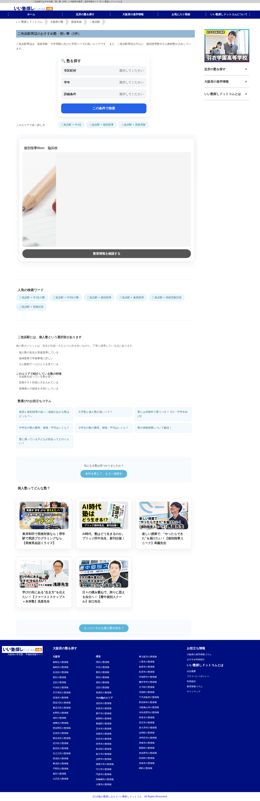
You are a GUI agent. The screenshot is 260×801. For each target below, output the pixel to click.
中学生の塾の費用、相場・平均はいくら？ (44, 427)
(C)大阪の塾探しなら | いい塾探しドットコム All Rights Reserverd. (130, 796)
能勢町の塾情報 (104, 718)
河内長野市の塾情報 (149, 712)
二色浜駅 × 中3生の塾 (66, 297)
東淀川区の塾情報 (62, 707)
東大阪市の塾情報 (148, 656)
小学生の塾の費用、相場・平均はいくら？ (103, 427)
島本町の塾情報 (104, 749)
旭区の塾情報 (59, 718)
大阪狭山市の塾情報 (149, 707)
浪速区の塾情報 (60, 697)
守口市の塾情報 (104, 769)
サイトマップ (193, 691)
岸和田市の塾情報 (148, 737)
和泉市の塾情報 (147, 717)
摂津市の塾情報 (104, 744)
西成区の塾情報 (60, 758)
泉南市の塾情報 (147, 763)
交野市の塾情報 (104, 759)
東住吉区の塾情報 (62, 738)
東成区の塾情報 (60, 763)
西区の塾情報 (59, 677)
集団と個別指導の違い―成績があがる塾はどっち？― (44, 414)
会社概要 (191, 671)
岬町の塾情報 (145, 768)
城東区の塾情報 (60, 723)
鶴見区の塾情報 (60, 748)
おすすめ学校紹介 (196, 659)
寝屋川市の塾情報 (105, 764)
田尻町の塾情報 (147, 758)
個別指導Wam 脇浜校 (40, 148)
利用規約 (191, 681)
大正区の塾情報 (60, 778)
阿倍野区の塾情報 (62, 728)
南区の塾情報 (102, 682)
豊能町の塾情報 (104, 723)
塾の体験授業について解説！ (155, 427)
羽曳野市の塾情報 (148, 677)
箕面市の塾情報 (104, 708)
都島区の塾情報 (60, 662)
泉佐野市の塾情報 (148, 753)
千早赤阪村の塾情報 (149, 697)
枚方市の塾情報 (104, 754)
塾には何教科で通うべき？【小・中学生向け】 (163, 414)
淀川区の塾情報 (60, 743)
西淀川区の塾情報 (62, 702)
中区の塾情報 (102, 667)
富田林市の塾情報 (148, 702)
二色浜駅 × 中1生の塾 (32, 297)
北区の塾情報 (59, 682)
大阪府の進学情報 (216, 81)
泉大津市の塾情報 (148, 727)
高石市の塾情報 (147, 722)
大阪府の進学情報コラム (199, 654)
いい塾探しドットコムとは (222, 94)
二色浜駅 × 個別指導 (101, 124)
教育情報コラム (195, 686)
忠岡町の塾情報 (147, 732)
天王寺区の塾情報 (62, 692)
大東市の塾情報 (104, 784)
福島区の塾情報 (60, 667)
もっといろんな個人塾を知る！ (104, 628)
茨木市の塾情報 (104, 728)
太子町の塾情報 (147, 687)
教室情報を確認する (106, 253)
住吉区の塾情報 (60, 733)
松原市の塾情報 (147, 672)
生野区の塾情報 (60, 713)
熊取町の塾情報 (147, 748)
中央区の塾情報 (60, 687)
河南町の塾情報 (147, 692)
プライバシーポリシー (198, 676)
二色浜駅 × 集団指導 (131, 297)
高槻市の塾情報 (104, 733)
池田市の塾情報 (104, 703)
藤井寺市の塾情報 (148, 682)
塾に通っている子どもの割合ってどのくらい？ (44, 441)
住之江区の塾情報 (62, 753)
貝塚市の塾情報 (147, 743)
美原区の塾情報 (104, 692)
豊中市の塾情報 (104, 713)
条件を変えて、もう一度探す (103, 473)
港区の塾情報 (59, 773)
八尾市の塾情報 (147, 661)
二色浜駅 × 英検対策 (31, 306)
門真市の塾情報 (104, 774)
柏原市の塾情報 (147, 667)
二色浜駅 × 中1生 (71, 124)
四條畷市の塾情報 (105, 779)
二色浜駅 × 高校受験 (133, 124)
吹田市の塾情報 (104, 739)
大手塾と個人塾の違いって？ (95, 411)
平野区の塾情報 (60, 768)
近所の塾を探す (215, 69)
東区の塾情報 (102, 672)
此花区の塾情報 (60, 672)
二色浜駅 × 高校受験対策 (167, 297)
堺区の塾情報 (102, 662)
